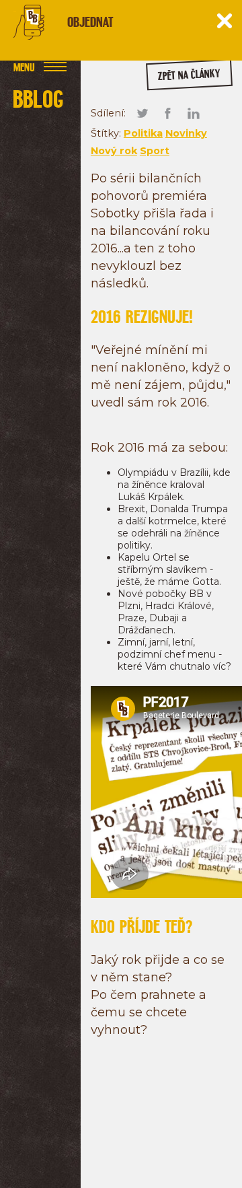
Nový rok (114, 151)
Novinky (186, 133)
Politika (143, 133)
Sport (154, 151)
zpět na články (188, 75)
